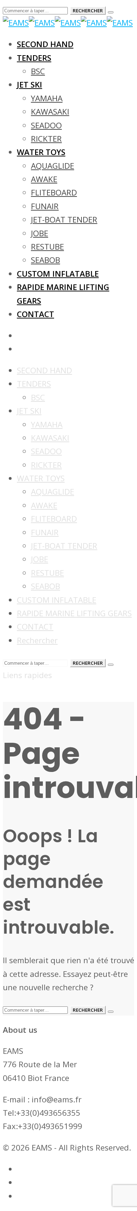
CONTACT (35, 626)
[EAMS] (68, 22)
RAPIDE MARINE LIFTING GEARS (74, 613)
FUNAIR (45, 532)
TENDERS (34, 383)
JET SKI (29, 410)
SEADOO (46, 451)
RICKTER (46, 464)
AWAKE (44, 505)
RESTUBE (47, 572)
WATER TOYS (41, 478)
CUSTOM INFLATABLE (56, 599)
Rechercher (37, 640)
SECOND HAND (44, 370)
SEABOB (45, 586)
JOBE (39, 559)
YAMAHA (47, 424)
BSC (38, 397)
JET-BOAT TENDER (64, 545)
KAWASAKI (50, 437)
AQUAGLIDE (52, 491)
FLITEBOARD (54, 518)
